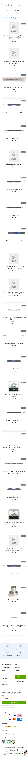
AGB (16, 664)
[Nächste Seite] (22, 639)
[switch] (25, 755)
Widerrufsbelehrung (19, 681)
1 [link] (5, 639)
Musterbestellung (6, 667)
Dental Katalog (18, 684)
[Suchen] (24, 10)
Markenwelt (4, 678)
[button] (25, 5)
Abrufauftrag (5, 684)
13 (19, 639)
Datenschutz (18, 667)
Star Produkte (5, 675)
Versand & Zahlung (19, 673)
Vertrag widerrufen (18, 677)
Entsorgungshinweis (6, 664)
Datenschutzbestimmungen (8, 707)
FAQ (3, 673)
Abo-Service (4, 681)
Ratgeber (4, 670)
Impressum (17, 670)
